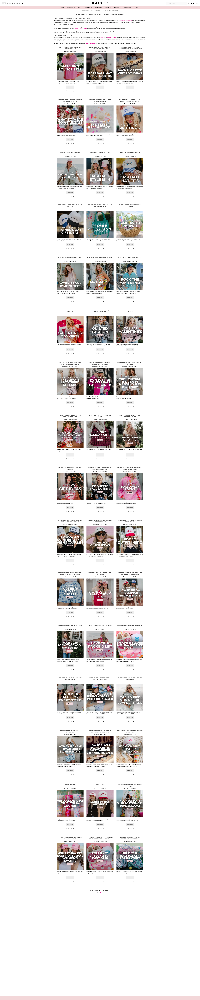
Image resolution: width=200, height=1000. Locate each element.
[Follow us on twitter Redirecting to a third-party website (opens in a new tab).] (20, 3)
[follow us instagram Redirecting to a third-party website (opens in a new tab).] (71, 91)
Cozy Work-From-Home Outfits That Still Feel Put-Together (70, 258)
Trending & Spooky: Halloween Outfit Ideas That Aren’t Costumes (70, 521)
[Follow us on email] (22, 3)
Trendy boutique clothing (80, 28)
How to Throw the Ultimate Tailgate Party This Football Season (130, 573)
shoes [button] (107, 7)
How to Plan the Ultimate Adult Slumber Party (70, 731)
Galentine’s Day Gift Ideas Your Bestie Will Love (70, 310)
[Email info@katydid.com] (193, 3)
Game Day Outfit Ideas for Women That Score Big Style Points (100, 521)
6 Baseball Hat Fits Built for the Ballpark (130, 153)
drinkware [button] (117, 7)
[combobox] (176, 3)
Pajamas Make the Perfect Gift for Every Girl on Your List (70, 416)
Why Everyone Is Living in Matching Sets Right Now (129, 363)
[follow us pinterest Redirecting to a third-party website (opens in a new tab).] (73, 91)
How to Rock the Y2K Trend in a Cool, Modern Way (130, 258)
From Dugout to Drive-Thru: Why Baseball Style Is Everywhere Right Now (100, 153)
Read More (70, 87)
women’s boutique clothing (125, 20)
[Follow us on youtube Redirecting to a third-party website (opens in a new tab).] (17, 3)
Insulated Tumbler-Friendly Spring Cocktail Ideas (70, 783)
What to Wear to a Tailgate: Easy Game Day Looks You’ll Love (70, 100)
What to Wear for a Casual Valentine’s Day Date (130, 310)
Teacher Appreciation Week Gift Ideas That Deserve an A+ (100, 205)
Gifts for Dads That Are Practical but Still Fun (70, 205)
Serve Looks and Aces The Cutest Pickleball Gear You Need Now (130, 838)
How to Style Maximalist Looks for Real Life (100, 258)
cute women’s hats (90, 43)
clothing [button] (87, 7)
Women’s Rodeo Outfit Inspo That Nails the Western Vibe (130, 521)
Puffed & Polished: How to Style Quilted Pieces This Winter (100, 310)
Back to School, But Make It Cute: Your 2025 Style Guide (70, 626)
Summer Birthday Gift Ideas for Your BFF (130, 625)
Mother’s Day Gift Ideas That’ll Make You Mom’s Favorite (70, 838)
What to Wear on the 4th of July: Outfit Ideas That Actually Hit (129, 100)
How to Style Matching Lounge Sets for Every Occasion (70, 48)
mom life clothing (111, 37)
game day (102, 37)
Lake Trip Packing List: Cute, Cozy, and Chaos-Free (100, 626)
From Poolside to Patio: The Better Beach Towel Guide (100, 100)
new (62, 7)
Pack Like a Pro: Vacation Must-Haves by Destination (130, 731)
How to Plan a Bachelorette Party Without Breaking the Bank (100, 731)
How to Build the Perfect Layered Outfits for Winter (129, 416)
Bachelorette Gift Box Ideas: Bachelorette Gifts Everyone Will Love (130, 48)
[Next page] (102, 893)
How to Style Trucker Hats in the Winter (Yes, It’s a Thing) (99, 363)
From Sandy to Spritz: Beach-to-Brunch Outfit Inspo (70, 153)
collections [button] (69, 7)
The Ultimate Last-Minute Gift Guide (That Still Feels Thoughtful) (70, 363)
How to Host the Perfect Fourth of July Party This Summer (100, 678)
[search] (188, 3)
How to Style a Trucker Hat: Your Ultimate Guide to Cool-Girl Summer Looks (129, 784)
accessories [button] (128, 7)
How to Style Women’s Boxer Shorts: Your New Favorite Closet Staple (70, 573)
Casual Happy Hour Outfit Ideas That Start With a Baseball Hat (100, 48)
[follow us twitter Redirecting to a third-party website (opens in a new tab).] (68, 91)
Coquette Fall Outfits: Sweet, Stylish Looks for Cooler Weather (100, 468)
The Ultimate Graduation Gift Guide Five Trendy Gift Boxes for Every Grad (100, 838)
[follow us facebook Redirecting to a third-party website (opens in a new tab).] (66, 91)
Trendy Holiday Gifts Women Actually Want (100, 416)
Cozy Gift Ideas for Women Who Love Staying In (70, 468)
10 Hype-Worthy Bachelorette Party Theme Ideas (100, 573)
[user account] (191, 3)
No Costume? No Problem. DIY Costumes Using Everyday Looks (129, 468)
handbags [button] (98, 7)
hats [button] (79, 7)
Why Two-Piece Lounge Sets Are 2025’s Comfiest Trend (130, 678)
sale (137, 7)
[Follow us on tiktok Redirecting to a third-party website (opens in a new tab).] (10, 3)
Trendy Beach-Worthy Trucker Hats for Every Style (70, 678)
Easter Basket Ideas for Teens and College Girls (130, 205)
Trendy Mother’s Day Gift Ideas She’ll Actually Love (100, 783)
